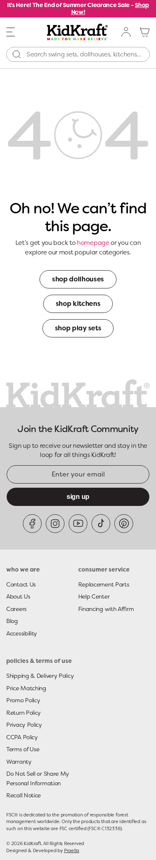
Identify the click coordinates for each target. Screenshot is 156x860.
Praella (71, 850)
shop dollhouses (78, 279)
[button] (10, 31)
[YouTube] (78, 523)
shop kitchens (78, 303)
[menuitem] (126, 32)
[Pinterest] (123, 523)
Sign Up (78, 496)
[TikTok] (101, 523)
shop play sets (78, 328)
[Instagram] (55, 523)
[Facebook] (32, 523)
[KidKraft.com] (78, 32)
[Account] (126, 32)
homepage (93, 243)
